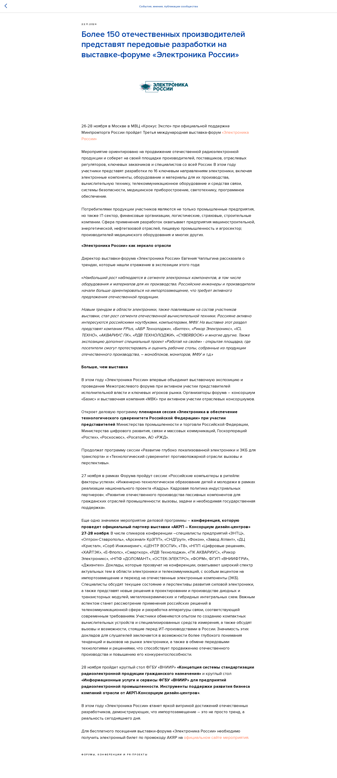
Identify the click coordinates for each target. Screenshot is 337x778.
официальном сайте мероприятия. (216, 737)
